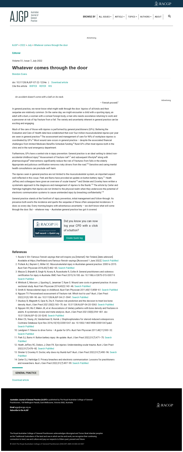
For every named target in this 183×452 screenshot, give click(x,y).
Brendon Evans (19, 74)
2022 (22, 45)
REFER (42, 86)
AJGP (15, 45)
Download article (59, 82)
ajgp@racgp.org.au (23, 407)
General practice (25, 373)
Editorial (16, 53)
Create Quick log (74, 238)
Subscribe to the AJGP (19, 410)
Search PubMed (110, 260)
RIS (50, 86)
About (158, 17)
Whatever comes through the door (51, 45)
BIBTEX (33, 86)
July (30, 45)
